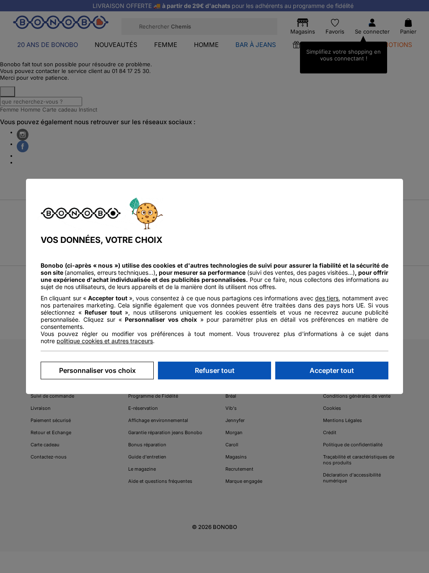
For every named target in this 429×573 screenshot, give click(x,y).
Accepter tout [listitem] (332, 371)
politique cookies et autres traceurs (105, 341)
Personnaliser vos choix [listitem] (97, 371)
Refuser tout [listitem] (215, 371)
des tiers (327, 298)
